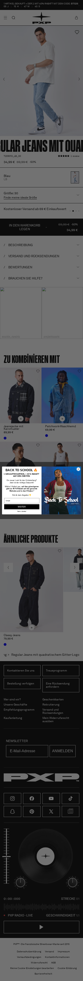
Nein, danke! (22, 511)
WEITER (22, 507)
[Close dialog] (78, 469)
